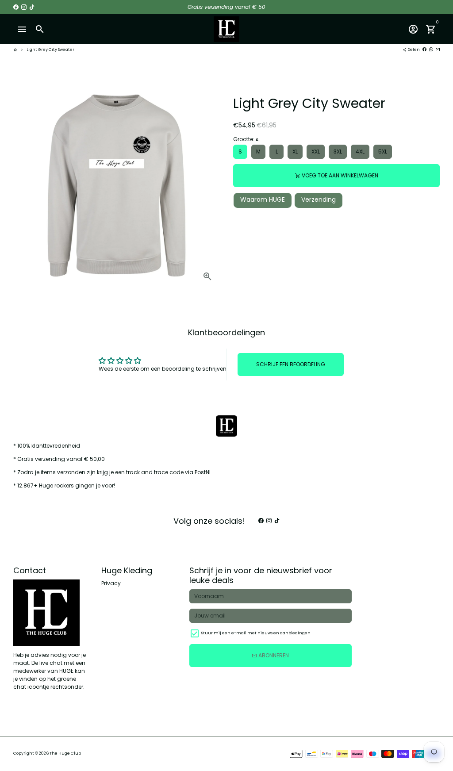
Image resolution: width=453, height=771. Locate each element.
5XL (382, 151)
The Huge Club (65, 753)
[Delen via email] (438, 49)
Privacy (111, 583)
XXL (315, 151)
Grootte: (245, 139)
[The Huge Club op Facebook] (16, 7)
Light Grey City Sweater (50, 49)
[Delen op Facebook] (424, 49)
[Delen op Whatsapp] (431, 49)
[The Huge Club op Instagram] (24, 7)
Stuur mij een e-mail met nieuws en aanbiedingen (256, 633)
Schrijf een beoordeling (290, 364)
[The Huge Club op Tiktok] (32, 7)
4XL (360, 151)
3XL (338, 151)
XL (295, 151)
